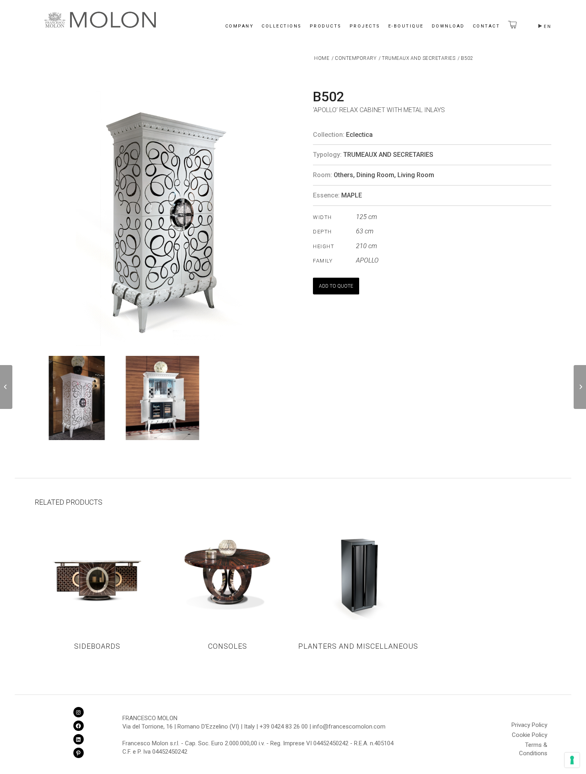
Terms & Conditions (533, 746)
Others (343, 175)
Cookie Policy (529, 734)
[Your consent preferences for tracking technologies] (572, 760)
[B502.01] (580, 387)
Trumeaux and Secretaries (388, 154)
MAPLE (351, 195)
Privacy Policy (529, 725)
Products (326, 26)
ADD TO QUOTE (336, 286)
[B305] (6, 387)
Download (448, 26)
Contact (486, 26)
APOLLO (367, 260)
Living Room (415, 175)
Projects (365, 26)
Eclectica (359, 134)
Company (239, 26)
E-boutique (406, 26)
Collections (282, 26)
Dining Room (375, 175)
